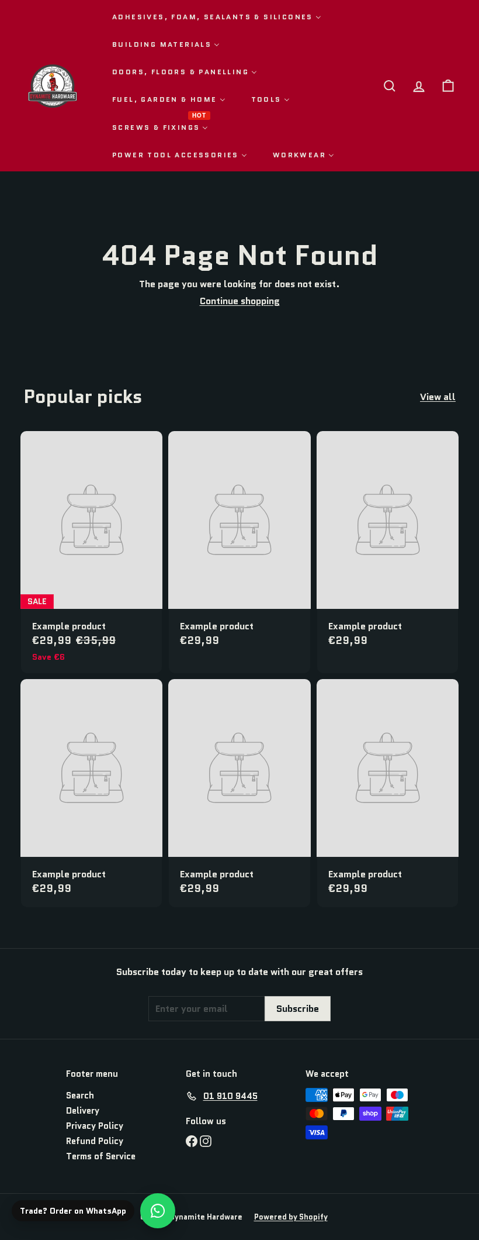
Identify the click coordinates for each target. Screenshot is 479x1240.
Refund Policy (94, 1141)
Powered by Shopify (291, 1216)
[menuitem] (216, 16)
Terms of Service (101, 1156)
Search (80, 1095)
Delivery (82, 1110)
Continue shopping (240, 301)
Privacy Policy (94, 1126)
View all (438, 396)
